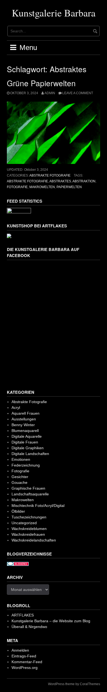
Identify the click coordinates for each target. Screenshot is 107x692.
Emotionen (21, 459)
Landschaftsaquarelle (30, 494)
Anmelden (20, 650)
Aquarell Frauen (26, 413)
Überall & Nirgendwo (29, 626)
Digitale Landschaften (30, 453)
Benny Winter (23, 425)
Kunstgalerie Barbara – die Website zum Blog (51, 621)
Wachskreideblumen (29, 528)
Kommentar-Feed (27, 662)
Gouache (19, 482)
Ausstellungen (24, 419)
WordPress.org (25, 667)
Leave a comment (77, 93)
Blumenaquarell (25, 430)
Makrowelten (42, 187)
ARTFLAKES (23, 615)
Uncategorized (24, 523)
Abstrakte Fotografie (50, 175)
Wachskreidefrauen (28, 534)
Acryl (16, 407)
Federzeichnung (26, 465)
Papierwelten (69, 187)
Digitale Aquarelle (27, 436)
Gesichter (20, 477)
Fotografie (17, 187)
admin (49, 93)
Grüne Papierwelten (41, 82)
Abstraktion (83, 181)
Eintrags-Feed (24, 656)
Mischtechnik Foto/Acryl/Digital (38, 505)
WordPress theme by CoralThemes (74, 684)
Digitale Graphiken (28, 448)
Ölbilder (18, 511)
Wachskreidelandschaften (34, 540)
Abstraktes (60, 181)
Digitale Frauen (25, 442)
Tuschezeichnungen (29, 517)
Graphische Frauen (28, 488)
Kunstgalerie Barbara (53, 12)
